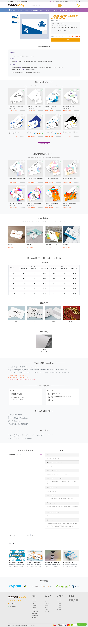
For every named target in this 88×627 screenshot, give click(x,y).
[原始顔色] (34, 133)
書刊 (57, 10)
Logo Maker (74, 10)
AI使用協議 (47, 611)
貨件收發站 (47, 601)
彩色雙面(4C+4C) (44, 262)
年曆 (31, 10)
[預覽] (23, 90)
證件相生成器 (35, 615)
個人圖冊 (26, 10)
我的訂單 (59, 601)
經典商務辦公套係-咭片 (14, 132)
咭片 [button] (14, 535)
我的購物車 (59, 603)
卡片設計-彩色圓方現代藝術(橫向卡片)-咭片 (71, 178)
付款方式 (47, 603)
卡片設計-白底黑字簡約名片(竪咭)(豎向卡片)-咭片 (35, 106)
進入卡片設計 (65, 39)
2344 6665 (11, 1)
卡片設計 (34, 609)
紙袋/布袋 (61, 10)
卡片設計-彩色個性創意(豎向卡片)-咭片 (17, 203)
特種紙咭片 (66, 244)
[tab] (15, 16)
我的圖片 (59, 605)
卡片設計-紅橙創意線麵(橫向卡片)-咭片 (71, 203)
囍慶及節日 (35, 10)
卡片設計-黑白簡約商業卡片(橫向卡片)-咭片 (71, 132)
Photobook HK (35, 613)
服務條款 (47, 607)
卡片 (18, 10)
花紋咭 (21, 10)
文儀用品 (47, 10)
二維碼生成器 (35, 611)
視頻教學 (34, 603)
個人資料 (59, 598)
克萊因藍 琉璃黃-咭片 (32, 132)
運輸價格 (34, 601)
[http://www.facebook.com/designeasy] (70, 600)
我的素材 (59, 609)
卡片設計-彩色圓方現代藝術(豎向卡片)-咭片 (53, 178)
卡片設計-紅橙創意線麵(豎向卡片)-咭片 (53, 203)
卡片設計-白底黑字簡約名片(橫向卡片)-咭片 (17, 106)
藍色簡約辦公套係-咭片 (50, 106)
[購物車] (78, 6)
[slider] (60, 36)
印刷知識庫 (34, 605)
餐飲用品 (52, 10)
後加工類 (34, 607)
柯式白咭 (29, 244)
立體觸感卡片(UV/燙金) (51, 244)
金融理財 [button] (33, 535)
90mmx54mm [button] (21, 535)
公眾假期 (34, 617)
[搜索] (60, 5)
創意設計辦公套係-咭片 (68, 106)
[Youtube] (77, 600)
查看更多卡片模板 (44, 143)
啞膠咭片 (10, 244)
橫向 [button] (28, 535)
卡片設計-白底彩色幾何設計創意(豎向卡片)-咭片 (17, 178)
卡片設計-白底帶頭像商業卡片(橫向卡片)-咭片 (53, 132)
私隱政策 (47, 605)
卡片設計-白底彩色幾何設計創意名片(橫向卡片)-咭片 (35, 178)
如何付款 (34, 598)
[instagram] (73, 600)
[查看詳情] (20, 90)
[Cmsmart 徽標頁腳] (17, 598)
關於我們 (47, 598)
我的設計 (59, 607)
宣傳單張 (42, 10)
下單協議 (47, 609)
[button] (79, 1)
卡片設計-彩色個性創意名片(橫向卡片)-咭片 (35, 203)
